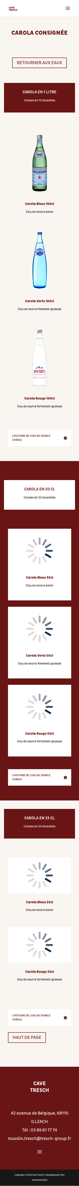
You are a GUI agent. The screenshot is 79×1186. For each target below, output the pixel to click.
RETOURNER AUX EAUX (39, 62)
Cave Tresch (38, 1175)
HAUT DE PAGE (27, 1037)
